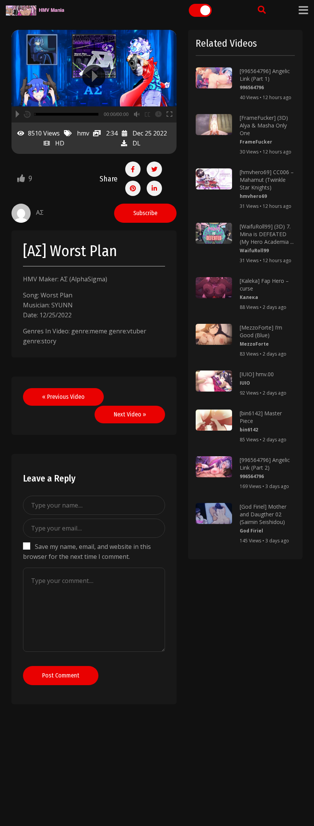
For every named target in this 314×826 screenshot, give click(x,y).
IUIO (245, 383)
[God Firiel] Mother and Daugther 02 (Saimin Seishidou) (263, 514)
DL (136, 143)
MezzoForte (254, 344)
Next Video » (130, 414)
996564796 (252, 87)
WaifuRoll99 (254, 250)
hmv (83, 133)
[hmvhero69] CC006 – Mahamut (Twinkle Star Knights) (267, 179)
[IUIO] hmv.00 (257, 374)
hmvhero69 (253, 196)
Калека (249, 297)
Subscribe (145, 213)
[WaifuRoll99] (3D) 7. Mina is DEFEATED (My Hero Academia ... (267, 234)
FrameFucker (256, 142)
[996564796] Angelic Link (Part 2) (265, 463)
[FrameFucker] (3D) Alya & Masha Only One (264, 125)
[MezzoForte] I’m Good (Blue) (261, 331)
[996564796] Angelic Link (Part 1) (265, 74)
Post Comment (60, 675)
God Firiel (251, 530)
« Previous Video (63, 396)
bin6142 (249, 429)
